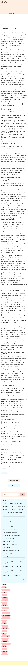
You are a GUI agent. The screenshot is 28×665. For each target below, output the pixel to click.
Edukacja (5, 597)
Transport (5, 638)
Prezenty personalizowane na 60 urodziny (13, 556)
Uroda (4, 646)
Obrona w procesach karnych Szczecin (12, 512)
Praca (4, 620)
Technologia (6, 636)
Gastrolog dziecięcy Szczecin (17, 441)
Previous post (14, 480)
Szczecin (14, 111)
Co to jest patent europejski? (10, 532)
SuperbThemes (21, 663)
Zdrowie (4, 473)
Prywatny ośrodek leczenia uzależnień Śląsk (13, 579)
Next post (14, 485)
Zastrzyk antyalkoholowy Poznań (10, 544)
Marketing (5, 607)
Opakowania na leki (7, 515)
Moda (4, 610)
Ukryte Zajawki (6, 643)
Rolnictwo (5, 628)
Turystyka (5, 641)
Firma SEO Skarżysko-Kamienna (10, 529)
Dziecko (4, 595)
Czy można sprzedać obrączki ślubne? (12, 535)
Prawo (4, 623)
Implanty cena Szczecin (16, 431)
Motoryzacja (6, 613)
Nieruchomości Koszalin (9, 547)
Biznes (4, 587)
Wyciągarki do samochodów (9, 538)
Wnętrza (5, 651)
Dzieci (4, 592)
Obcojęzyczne (6, 618)
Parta (4, 2)
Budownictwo (6, 590)
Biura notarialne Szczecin (9, 541)
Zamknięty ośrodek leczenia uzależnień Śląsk (14, 559)
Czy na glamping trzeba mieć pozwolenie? (13, 503)
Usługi (4, 649)
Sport (4, 633)
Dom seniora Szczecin (15, 452)
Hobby (4, 602)
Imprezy (4, 605)
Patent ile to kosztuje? (8, 523)
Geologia (5, 600)
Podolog (3, 32)
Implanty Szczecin (14, 422)
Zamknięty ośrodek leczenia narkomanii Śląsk (14, 506)
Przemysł (5, 626)
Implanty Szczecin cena (16, 462)
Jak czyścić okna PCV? (8, 526)
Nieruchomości (6, 615)
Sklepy (4, 631)
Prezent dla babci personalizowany (11, 550)
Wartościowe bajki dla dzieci (10, 521)
